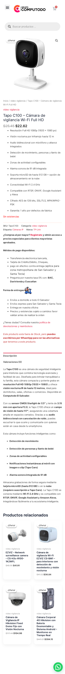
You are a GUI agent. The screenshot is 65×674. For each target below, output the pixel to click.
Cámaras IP (17, 229)
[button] (7, 7)
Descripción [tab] (10, 355)
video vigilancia (18, 101)
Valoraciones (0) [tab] (12, 362)
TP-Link (37, 229)
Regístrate (36, 235)
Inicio (5, 101)
